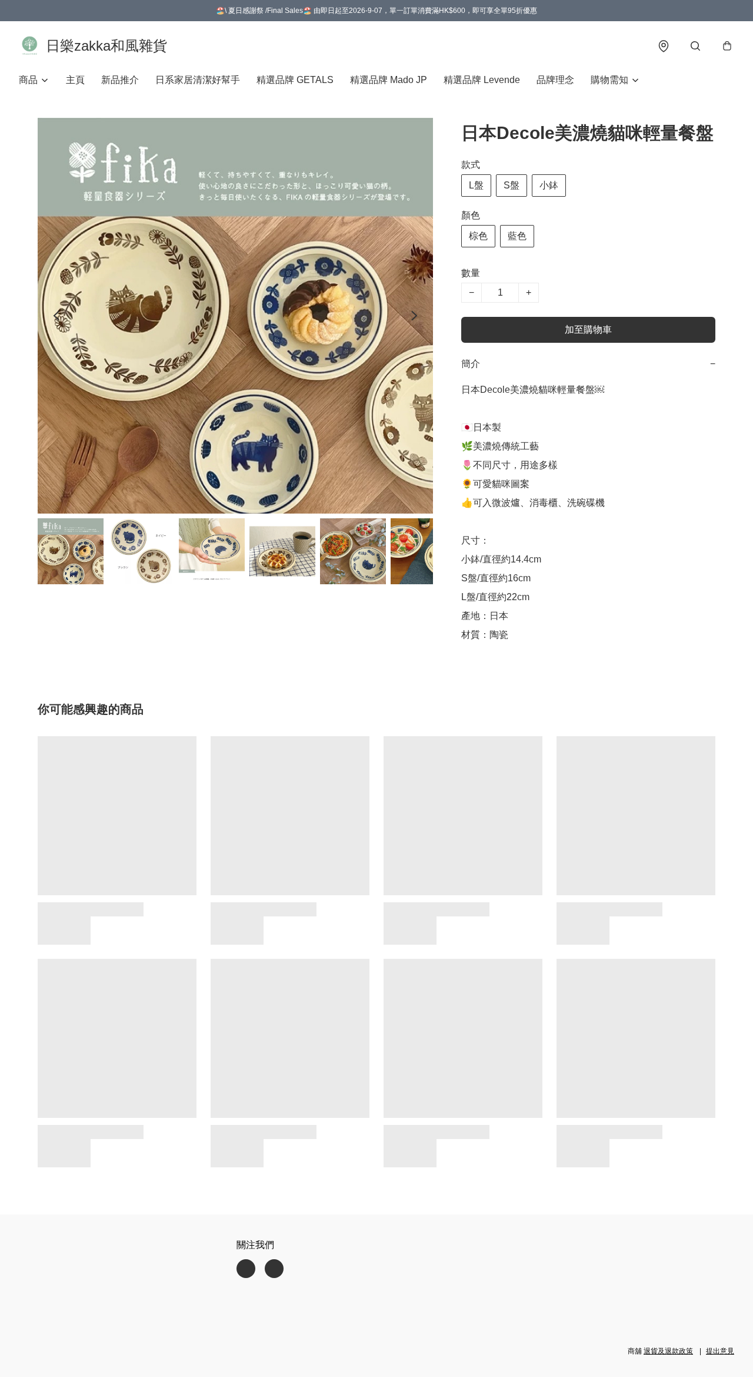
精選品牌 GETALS (295, 80)
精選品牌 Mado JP (388, 80)
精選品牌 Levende (482, 80)
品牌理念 (555, 80)
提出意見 (720, 1351)
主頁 (75, 80)
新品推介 (120, 80)
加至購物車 (588, 330)
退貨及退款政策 (668, 1351)
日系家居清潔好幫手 (197, 80)
